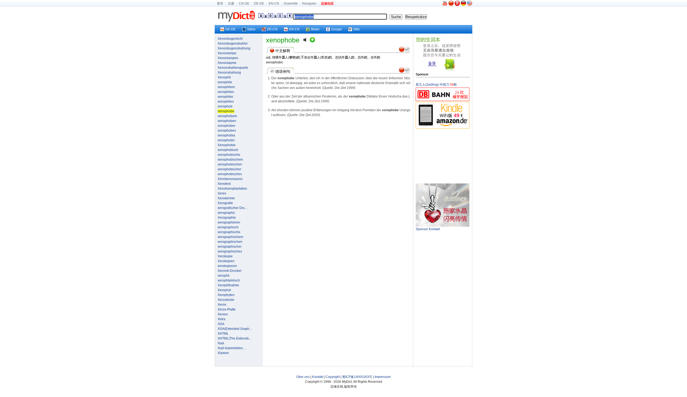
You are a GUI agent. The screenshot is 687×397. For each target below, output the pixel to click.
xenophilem (226, 87)
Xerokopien (226, 261)
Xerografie (225, 203)
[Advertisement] (442, 156)
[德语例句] (407, 51)
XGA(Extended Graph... (235, 329)
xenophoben (227, 121)
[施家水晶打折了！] (442, 226)
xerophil (223, 275)
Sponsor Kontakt (428, 229)
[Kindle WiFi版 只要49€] (442, 128)
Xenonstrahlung (229, 72)
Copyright (333, 377)
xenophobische (229, 155)
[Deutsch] (463, 5)
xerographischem (230, 237)
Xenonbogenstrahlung (234, 48)
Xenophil (224, 77)
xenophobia (226, 135)
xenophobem (227, 116)
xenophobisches (230, 174)
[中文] (451, 5)
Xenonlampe (227, 53)
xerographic (226, 213)
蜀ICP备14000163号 (357, 377)
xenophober (226, 126)
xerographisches (230, 251)
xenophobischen (230, 164)
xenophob (225, 106)
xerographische (229, 232)
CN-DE (244, 3)
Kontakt (317, 377)
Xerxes (223, 314)
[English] (469, 5)
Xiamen (223, 353)
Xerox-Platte (227, 309)
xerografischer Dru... (232, 208)
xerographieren (229, 222)
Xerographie (227, 217)
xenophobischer (229, 169)
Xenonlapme (227, 63)
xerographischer (230, 246)
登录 (220, 3)
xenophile (225, 82)
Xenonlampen (228, 58)
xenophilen (226, 92)
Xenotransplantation (232, 188)
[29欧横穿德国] (442, 100)
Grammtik (291, 3)
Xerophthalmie (228, 285)
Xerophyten (226, 295)
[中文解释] (401, 51)
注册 (231, 3)
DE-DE (259, 3)
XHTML (223, 333)
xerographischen (230, 242)
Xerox (222, 304)
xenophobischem (230, 159)
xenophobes (227, 130)
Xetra (221, 319)
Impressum (383, 377)
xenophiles (226, 101)
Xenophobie (227, 145)
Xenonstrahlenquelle (233, 68)
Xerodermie (226, 198)
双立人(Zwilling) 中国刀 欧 (436, 84)
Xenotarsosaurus (230, 179)
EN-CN (274, 3)
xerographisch (228, 227)
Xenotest (224, 184)
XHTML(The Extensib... (234, 338)
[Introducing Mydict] (445, 5)
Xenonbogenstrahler (233, 43)
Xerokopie (225, 256)
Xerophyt (224, 290)
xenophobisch (228, 150)
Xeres (222, 193)
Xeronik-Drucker (230, 271)
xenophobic (226, 140)
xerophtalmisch (229, 280)
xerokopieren (227, 266)
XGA (221, 324)
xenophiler (225, 97)
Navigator (309, 3)
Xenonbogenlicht (230, 39)
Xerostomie (226, 300)
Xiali (221, 343)
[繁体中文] (457, 5)
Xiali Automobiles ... (232, 348)
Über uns (303, 377)
